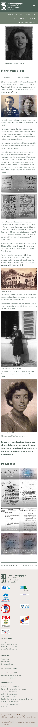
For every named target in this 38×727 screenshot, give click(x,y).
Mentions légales (7, 722)
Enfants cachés (30, 14)
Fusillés (32, 18)
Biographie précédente (10, 565)
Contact (6, 724)
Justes (15, 18)
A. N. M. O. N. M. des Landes (11, 702)
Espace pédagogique (8, 678)
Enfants (19, 14)
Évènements (5, 662)
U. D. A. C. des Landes (9, 694)
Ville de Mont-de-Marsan (10, 686)
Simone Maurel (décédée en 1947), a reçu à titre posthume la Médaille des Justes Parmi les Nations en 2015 (19, 306)
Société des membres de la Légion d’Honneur (17, 699)
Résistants (23, 18)
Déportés (10, 14)
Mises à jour (5, 659)
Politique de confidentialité (26, 722)
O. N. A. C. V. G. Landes (9, 692)
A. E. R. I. (4, 707)
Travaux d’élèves (7, 664)
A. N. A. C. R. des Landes (9, 704)
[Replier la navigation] (34, 6)
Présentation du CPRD (9, 673)
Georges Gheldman (8, 232)
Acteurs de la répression (26, 22)
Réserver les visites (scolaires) (11, 675)
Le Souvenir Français (8, 697)
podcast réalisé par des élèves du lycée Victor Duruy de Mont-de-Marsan (18, 445)
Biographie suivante (28, 565)
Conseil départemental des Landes (13, 689)
